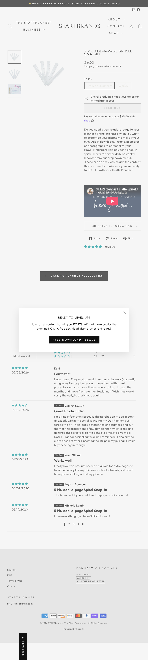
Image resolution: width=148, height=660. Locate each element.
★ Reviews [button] (23, 646)
